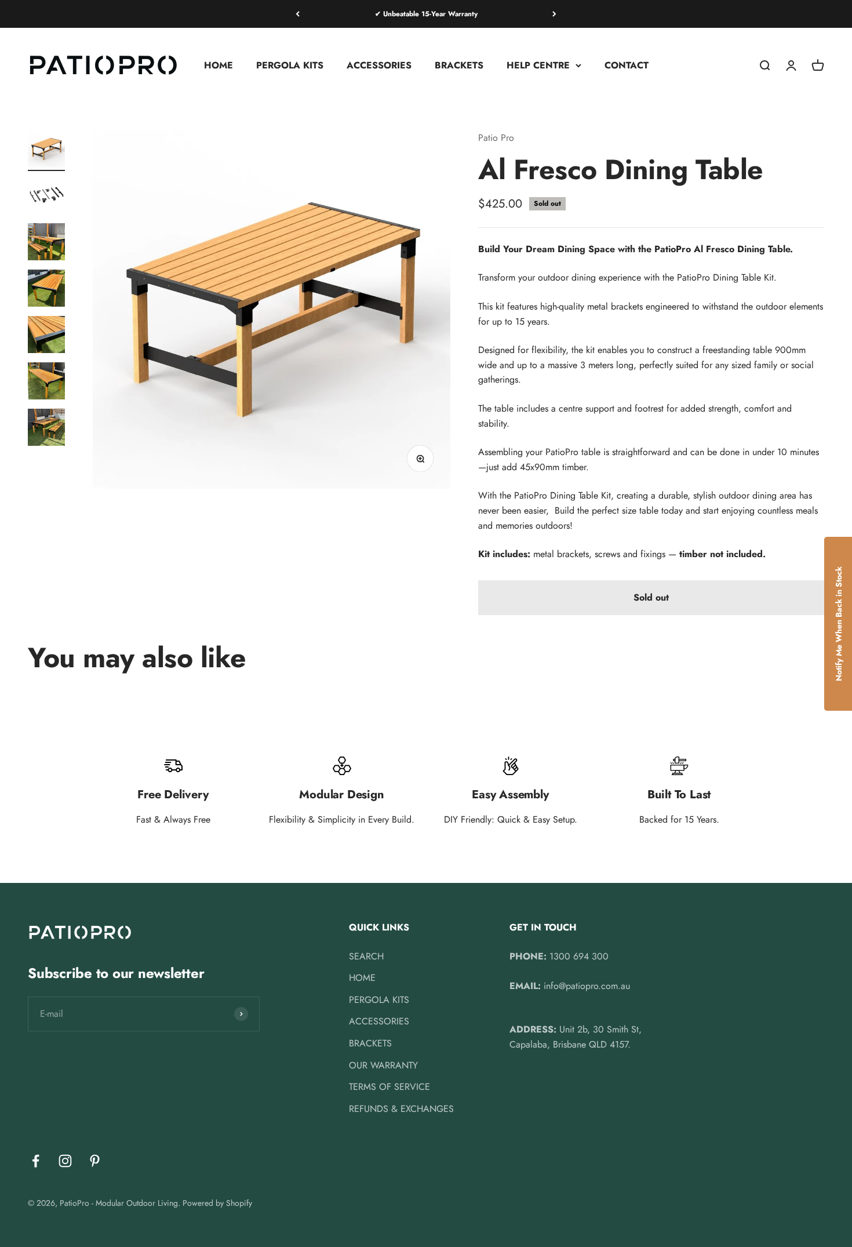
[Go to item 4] (46, 290)
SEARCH (366, 956)
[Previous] (298, 14)
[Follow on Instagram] (65, 1161)
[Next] (554, 14)
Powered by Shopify (217, 1203)
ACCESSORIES (379, 65)
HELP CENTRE (538, 65)
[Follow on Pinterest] (95, 1161)
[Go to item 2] (46, 197)
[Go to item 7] (46, 429)
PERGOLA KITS (289, 65)
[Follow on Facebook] (35, 1161)
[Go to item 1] (46, 150)
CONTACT (627, 65)
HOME (218, 65)
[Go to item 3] (46, 243)
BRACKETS (459, 65)
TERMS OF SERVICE (389, 1086)
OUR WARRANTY (383, 1065)
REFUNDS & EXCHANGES (401, 1108)
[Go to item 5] (46, 336)
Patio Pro (496, 137)
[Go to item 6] (46, 382)
